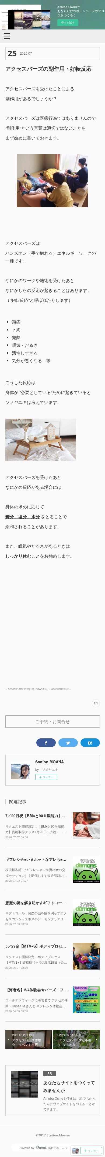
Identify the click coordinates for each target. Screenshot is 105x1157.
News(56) (41, 689)
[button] (7, 35)
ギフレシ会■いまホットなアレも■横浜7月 (40, 859)
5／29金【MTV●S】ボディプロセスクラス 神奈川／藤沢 (54, 946)
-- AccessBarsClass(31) (19, 689)
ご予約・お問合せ (52, 721)
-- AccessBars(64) (60, 689)
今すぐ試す (68, 22)
